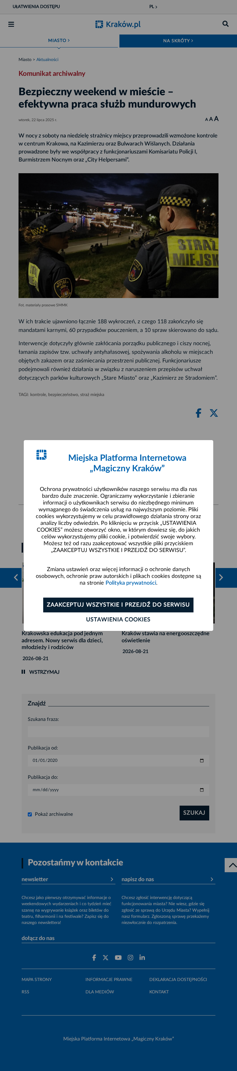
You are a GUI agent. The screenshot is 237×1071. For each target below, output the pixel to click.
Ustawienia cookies (118, 620)
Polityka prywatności (131, 583)
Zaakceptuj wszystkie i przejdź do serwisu (118, 605)
